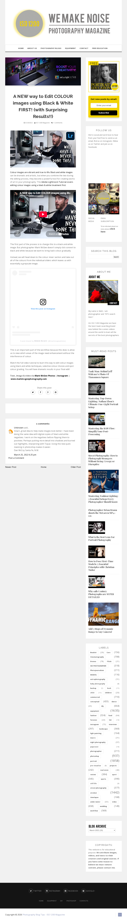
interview (113, 724)
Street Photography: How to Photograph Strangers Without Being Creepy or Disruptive (103, 460)
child (92, 693)
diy (102, 706)
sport (114, 775)
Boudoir (93, 652)
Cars (108, 652)
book (109, 688)
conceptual (94, 702)
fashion (93, 715)
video (114, 802)
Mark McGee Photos (45, 375)
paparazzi (94, 747)
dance (114, 702)
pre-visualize (95, 766)
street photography (98, 788)
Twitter (37, 891)
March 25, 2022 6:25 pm (25, 454)
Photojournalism (97, 670)
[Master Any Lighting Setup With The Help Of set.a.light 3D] (43, 71)
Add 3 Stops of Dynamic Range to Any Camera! (100, 630)
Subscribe (103, 113)
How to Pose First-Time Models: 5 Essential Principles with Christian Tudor (101, 565)
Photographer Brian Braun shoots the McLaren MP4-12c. (102, 513)
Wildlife (93, 675)
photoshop (94, 756)
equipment (94, 711)
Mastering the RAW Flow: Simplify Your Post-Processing (101, 431)
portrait (93, 761)
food (110, 715)
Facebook (72, 891)
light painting (95, 733)
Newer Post (10, 467)
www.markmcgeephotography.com (29, 379)
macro (92, 738)
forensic (93, 720)
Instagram (63, 375)
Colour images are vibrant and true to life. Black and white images (41, 172)
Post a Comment (16, 458)
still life (93, 783)
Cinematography (97, 657)
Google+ (90, 891)
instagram (94, 724)
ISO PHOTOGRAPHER (98, 666)
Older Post (76, 467)
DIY (61, 901)
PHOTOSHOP (71, 901)
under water (95, 802)
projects (113, 766)
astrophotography (97, 679)
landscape (103, 729)
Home (44, 467)
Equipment (51, 901)
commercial (95, 697)
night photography (98, 742)
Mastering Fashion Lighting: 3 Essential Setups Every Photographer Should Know (103, 499)
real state (104, 770)
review (93, 775)
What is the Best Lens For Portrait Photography (101, 538)
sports (103, 779)
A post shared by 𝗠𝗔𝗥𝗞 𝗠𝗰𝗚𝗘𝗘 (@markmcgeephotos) (43, 341)
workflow (94, 811)
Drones (93, 661)
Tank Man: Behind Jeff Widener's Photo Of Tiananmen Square (100, 374)
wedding (103, 806)
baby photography (97, 684)
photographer (96, 751)
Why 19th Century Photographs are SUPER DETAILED (101, 594)
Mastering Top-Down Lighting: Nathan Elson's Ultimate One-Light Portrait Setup (103, 403)
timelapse (94, 797)
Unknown (18, 427)
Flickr (109, 661)
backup (93, 688)
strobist (93, 793)
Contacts (84, 901)
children (108, 693)
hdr (110, 720)
